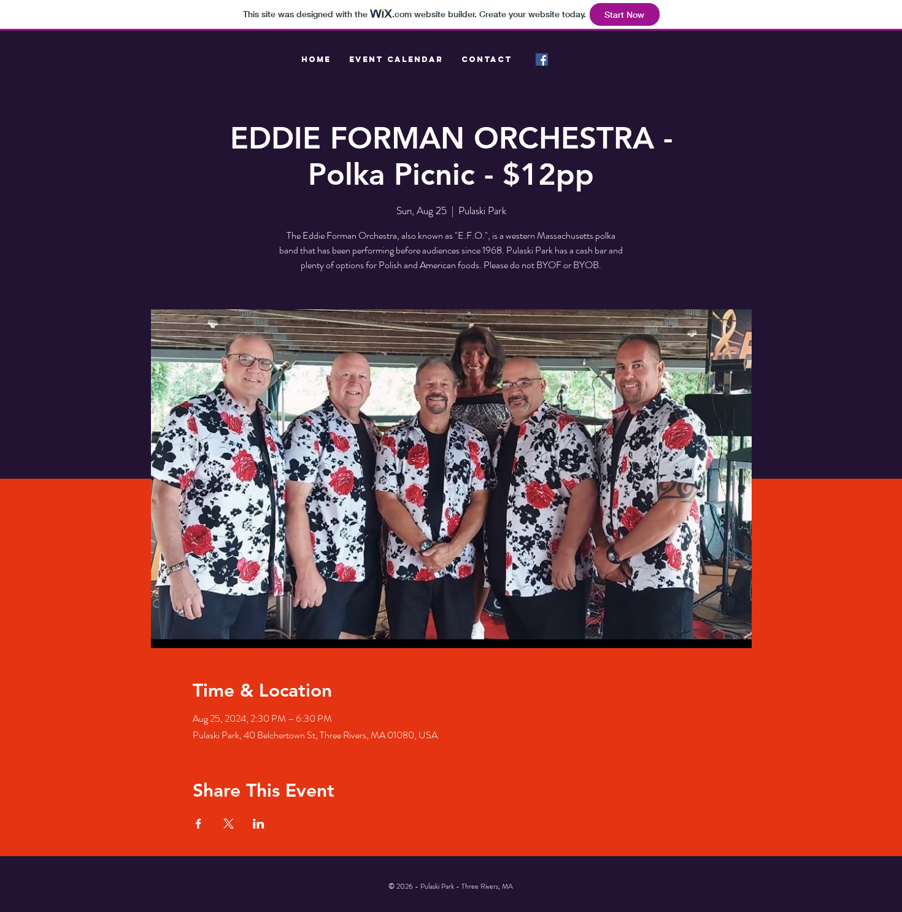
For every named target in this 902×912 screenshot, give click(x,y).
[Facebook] (542, 59)
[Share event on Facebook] (198, 824)
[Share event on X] (228, 824)
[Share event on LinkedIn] (258, 824)
